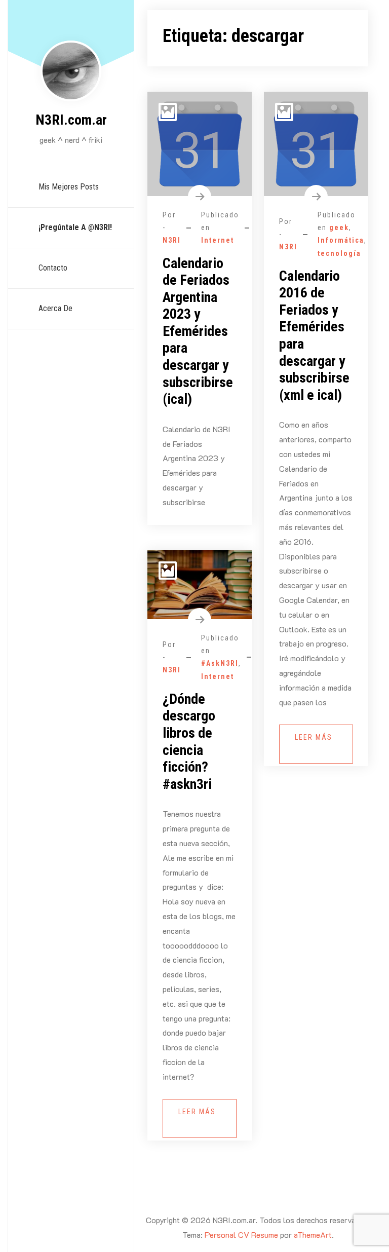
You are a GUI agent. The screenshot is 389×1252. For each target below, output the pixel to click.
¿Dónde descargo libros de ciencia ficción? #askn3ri (189, 741)
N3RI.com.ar (71, 119)
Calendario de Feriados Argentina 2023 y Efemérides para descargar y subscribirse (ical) (198, 331)
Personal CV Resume (241, 1234)
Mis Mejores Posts (68, 187)
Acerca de (55, 308)
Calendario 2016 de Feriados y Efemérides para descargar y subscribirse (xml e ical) (314, 335)
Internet (217, 240)
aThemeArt (313, 1234)
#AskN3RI (220, 663)
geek (339, 227)
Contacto (52, 268)
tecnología (339, 253)
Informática (341, 240)
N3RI (172, 240)
